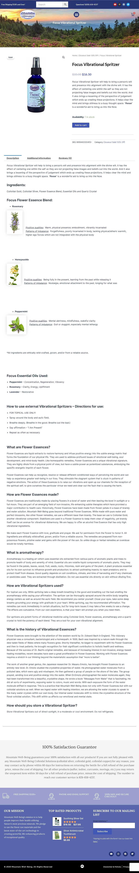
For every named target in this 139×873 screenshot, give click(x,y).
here (95, 841)
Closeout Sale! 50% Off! (88, 55)
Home (74, 55)
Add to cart (81, 125)
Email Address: (100, 821)
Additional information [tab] (39, 158)
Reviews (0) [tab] (65, 158)
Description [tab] (13, 158)
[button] (76, 14)
